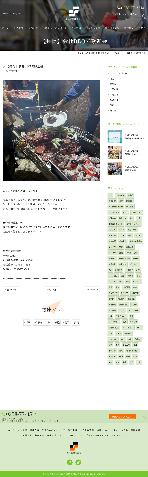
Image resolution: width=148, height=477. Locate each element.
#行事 (27, 322)
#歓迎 (56, 322)
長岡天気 (135, 293)
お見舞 (134, 304)
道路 (110, 287)
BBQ (124, 322)
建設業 (118, 333)
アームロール (137, 212)
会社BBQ (122, 264)
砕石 (131, 218)
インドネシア (114, 322)
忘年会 (130, 195)
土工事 (122, 235)
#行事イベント (42, 322)
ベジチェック (128, 327)
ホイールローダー (116, 281)
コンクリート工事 (116, 247)
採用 (135, 356)
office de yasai (132, 252)
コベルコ (138, 235)
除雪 (128, 281)
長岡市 (125, 212)
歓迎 (121, 356)
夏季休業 (129, 247)
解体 (130, 235)
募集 (121, 350)
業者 (110, 362)
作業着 (136, 258)
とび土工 (124, 293)
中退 (117, 345)
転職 (128, 356)
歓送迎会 (129, 206)
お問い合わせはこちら (126, 16)
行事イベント (121, 316)
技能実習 (112, 241)
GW (110, 270)
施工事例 (112, 310)
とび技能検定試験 (116, 206)
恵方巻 (130, 275)
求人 (112, 78)
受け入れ (136, 281)
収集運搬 (126, 287)
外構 (110, 316)
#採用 (76, 322)
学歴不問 (114, 89)
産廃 (135, 287)
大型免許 (121, 298)
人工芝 (122, 310)
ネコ (122, 339)
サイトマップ (118, 435)
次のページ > (92, 289)
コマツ (121, 229)
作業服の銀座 (124, 258)
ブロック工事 (114, 212)
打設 (138, 218)
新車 (110, 333)
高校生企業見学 (136, 241)
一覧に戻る (52, 289)
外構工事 (114, 94)
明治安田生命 (114, 327)
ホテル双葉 (120, 195)
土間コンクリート (116, 224)
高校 (131, 316)
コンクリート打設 (116, 252)
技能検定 (112, 304)
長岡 (135, 345)
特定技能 (131, 298)
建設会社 (112, 264)
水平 (138, 270)
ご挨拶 (111, 298)
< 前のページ (11, 289)
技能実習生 (123, 304)
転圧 (110, 195)
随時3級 (129, 201)
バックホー (134, 264)
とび (121, 201)
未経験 (113, 83)
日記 (112, 105)
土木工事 (112, 350)
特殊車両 (112, 218)
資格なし (112, 356)
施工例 (113, 110)
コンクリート (133, 310)
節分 (138, 275)
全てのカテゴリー (118, 73)
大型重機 (128, 333)
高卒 (130, 339)
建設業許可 (113, 293)
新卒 (110, 345)
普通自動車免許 (132, 350)
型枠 (124, 362)
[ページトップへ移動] (143, 417)
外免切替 (133, 322)
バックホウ (113, 339)
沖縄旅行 (118, 270)
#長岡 (66, 322)
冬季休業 (112, 201)
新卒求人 (122, 241)
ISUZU (139, 327)
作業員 (137, 339)
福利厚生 (112, 258)
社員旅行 (129, 270)
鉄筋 (131, 362)
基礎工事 (114, 99)
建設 (122, 275)
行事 (138, 362)
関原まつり (132, 229)
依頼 (117, 362)
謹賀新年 (122, 218)
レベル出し (113, 275)
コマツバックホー (133, 224)
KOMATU (112, 229)
